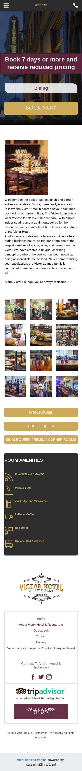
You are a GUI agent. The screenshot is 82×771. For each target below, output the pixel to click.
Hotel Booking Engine (32, 759)
